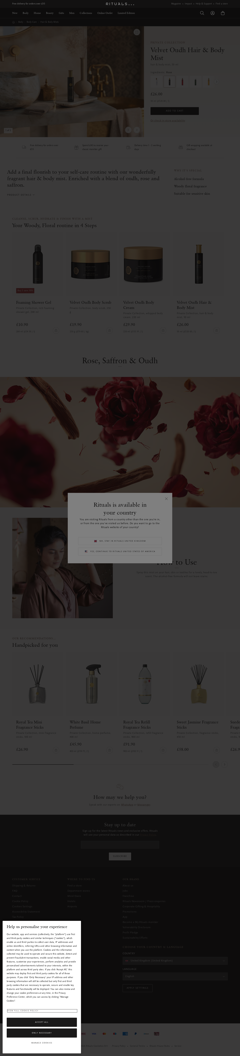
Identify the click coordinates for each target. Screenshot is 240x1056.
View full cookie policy (23, 1011)
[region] (42, 987)
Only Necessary (42, 1033)
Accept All (41, 1022)
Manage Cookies (41, 1043)
